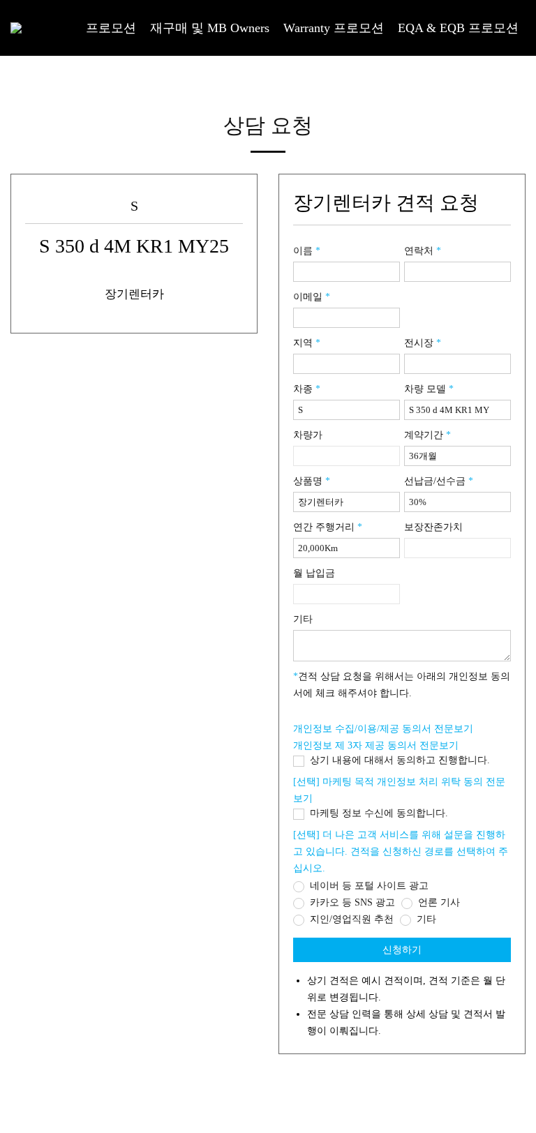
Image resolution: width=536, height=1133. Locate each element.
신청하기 (402, 950)
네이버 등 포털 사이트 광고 (368, 885)
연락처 (422, 251)
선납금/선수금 (438, 481)
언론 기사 (437, 902)
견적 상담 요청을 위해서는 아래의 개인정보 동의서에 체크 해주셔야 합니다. (401, 684)
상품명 (311, 481)
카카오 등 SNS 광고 (351, 902)
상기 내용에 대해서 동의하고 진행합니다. (398, 760)
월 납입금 (314, 573)
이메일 (311, 297)
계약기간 (427, 435)
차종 (306, 389)
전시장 (422, 343)
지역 (306, 343)
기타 (303, 619)
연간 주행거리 (327, 527)
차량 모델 (429, 389)
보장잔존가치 (433, 527)
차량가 (307, 435)
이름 (306, 251)
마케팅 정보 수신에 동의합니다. (377, 813)
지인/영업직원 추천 (350, 919)
